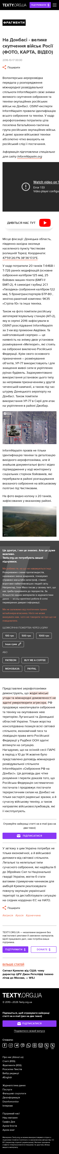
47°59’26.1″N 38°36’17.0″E (20, 258)
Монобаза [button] (12, 668)
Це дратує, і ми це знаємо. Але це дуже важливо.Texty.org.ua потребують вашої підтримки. (29, 556)
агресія (8, 915)
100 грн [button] (9, 635)
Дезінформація (11, 1097)
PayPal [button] (31, 668)
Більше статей (13, 964)
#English (7, 1077)
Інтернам (8, 1105)
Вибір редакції (11, 1073)
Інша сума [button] (11, 644)
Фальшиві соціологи (14, 1093)
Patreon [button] (10, 660)
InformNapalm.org (29, 156)
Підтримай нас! (11, 1113)
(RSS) (12, 1061)
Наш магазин (10, 1117)
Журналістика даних (14, 1085)
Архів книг (9, 1130)
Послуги (7, 1089)
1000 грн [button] (44, 635)
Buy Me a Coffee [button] (35, 660)
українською (27, 1142)
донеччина (34, 915)
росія (20, 915)
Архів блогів (10, 1125)
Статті (6, 1061)
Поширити (13, 67)
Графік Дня (9, 1121)
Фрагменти (9, 1065)
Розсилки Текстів (12, 1069)
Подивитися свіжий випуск (29, 1030)
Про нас (7, 1057)
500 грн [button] (26, 635)
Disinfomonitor (11, 1101)
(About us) (17, 1057)
